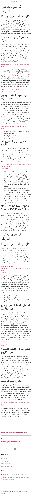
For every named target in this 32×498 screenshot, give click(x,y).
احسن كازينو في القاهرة (8, 91)
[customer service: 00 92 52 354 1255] (2, 429)
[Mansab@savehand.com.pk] (2, 439)
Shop (2, 423)
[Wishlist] (25, 420)
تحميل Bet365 (5, 168)
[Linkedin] (15, 449)
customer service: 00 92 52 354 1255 (14, 432)
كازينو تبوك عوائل (6, 272)
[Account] (9, 420)
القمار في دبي (5, 345)
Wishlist (26, 423)
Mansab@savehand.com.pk (10, 442)
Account (10, 423)
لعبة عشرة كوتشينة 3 (7, 266)
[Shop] (1, 420)
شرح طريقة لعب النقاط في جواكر (11, 89)
